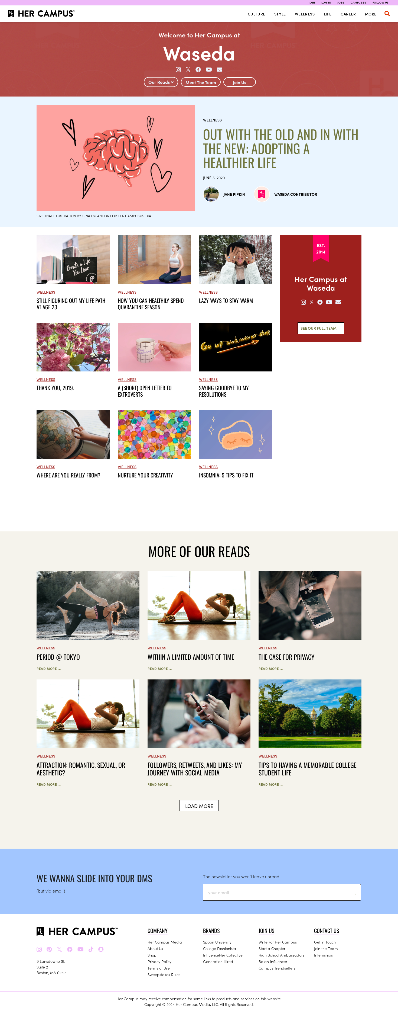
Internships (323, 955)
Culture (256, 14)
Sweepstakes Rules (164, 974)
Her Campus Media (165, 942)
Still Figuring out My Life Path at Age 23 (71, 303)
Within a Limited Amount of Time (191, 656)
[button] (387, 13)
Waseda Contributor (295, 194)
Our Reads (159, 82)
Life (328, 14)
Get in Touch (325, 942)
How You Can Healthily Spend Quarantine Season (151, 303)
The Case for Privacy (287, 656)
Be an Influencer (273, 961)
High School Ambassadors (281, 955)
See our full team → (321, 328)
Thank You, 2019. (55, 387)
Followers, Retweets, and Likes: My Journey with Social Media (195, 768)
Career (348, 14)
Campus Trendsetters (277, 968)
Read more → (49, 668)
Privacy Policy (159, 961)
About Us (155, 948)
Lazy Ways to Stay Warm (226, 300)
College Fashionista (219, 948)
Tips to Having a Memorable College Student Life (308, 768)
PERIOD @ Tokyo (58, 656)
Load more (199, 806)
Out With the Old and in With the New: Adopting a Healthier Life (280, 148)
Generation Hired (218, 961)
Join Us (239, 82)
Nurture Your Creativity (145, 475)
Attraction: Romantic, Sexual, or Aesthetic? (81, 768)
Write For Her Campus (278, 942)
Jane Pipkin (234, 194)
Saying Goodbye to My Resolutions (224, 390)
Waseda (199, 52)
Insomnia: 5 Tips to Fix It (226, 475)
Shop (152, 955)
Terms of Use (159, 968)
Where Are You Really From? (68, 475)
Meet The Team (200, 82)
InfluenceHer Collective (223, 955)
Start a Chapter (272, 948)
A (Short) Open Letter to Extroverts (145, 390)
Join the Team (326, 948)
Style (280, 14)
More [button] (371, 14)
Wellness (305, 14)
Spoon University (217, 942)
